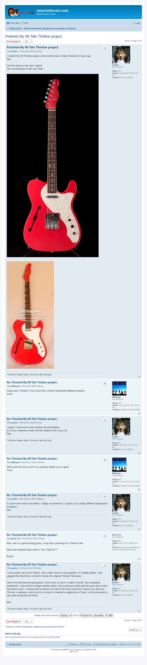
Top (139, 377)
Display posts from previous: (47, 615)
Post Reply (12, 41)
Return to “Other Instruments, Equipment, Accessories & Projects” (36, 627)
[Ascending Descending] (100, 615)
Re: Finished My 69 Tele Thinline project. (32, 382)
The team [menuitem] (87, 644)
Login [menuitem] (138, 23)
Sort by (76, 615)
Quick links (15, 23)
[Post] (8, 51)
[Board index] (21, 11)
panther (115, 65)
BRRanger (116, 397)
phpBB (64, 650)
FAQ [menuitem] (26, 23)
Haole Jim (116, 535)
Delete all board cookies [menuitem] (106, 644)
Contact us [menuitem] (74, 644)
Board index (15, 644)
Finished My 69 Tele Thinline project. (34, 36)
